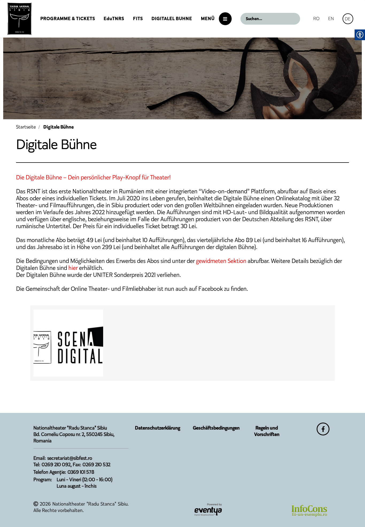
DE (348, 19)
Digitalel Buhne (172, 19)
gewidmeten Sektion (221, 261)
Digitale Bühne (58, 126)
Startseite (26, 127)
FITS (138, 19)
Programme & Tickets (67, 19)
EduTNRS (114, 19)
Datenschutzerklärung (157, 428)
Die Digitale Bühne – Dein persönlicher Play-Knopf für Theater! (93, 177)
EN (331, 18)
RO (316, 18)
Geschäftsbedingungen (216, 428)
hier (73, 268)
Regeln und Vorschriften (266, 431)
